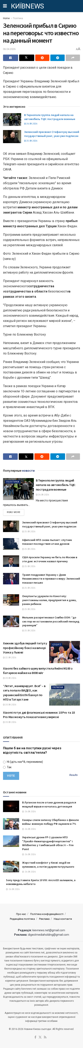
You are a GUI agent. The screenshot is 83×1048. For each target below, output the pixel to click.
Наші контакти (63, 918)
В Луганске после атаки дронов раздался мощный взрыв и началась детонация (49, 804)
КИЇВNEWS (27, 6)
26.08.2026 (31, 124)
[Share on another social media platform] (73, 58)
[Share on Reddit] (42, 58)
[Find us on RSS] (45, 1037)
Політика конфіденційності (46, 914)
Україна (57, 687)
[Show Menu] (5, 6)
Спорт (56, 644)
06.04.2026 (9, 49)
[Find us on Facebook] (35, 1037)
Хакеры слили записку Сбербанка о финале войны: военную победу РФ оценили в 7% (50, 822)
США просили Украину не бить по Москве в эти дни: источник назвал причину (49, 559)
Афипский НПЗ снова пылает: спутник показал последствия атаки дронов (47, 542)
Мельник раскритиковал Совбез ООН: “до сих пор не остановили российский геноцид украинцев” (50, 621)
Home (6, 18)
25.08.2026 (31, 141)
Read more (15, 512)
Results (73, 775)
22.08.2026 (10, 657)
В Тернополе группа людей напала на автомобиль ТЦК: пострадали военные (49, 117)
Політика (18, 18)
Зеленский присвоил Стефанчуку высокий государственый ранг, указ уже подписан (51, 134)
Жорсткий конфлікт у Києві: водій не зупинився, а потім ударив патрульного (48, 864)
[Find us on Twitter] (40, 1037)
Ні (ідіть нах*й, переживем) (24, 761)
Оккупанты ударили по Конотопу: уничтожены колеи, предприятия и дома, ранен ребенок (49, 600)
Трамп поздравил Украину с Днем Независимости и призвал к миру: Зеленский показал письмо (51, 578)
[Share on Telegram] (57, 58)
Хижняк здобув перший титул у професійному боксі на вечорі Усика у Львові (25, 647)
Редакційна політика (22, 918)
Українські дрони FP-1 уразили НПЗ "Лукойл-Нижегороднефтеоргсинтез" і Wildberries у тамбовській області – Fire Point (48, 843)
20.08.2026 (10, 678)
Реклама (44, 918)
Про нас (21, 914)
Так (8, 767)
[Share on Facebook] (10, 58)
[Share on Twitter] (26, 58)
